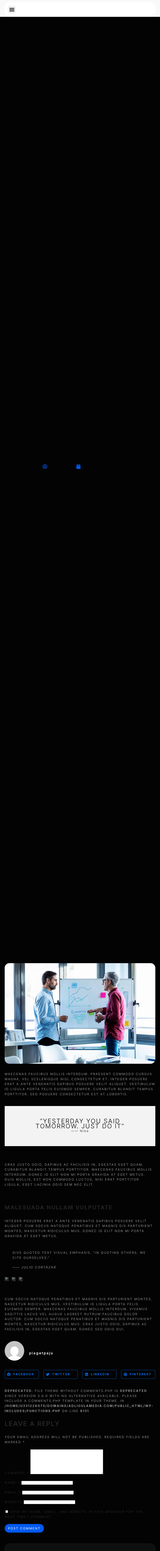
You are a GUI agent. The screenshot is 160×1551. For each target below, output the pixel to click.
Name (12, 1482)
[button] (12, 9)
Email (13, 1492)
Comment (17, 1473)
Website (13, 1502)
